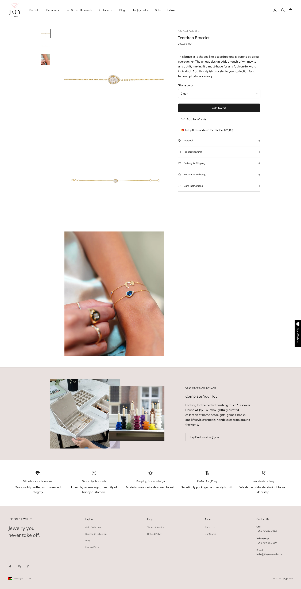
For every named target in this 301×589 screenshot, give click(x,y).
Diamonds (52, 10)
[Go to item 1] (46, 33)
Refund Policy (154, 534)
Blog (122, 10)
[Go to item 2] (46, 46)
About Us (210, 527)
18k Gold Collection (188, 31)
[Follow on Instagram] (19, 566)
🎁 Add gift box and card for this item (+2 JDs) (207, 130)
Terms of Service (155, 527)
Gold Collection (93, 527)
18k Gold (33, 10)
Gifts (157, 10)
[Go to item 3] (46, 60)
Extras (171, 10)
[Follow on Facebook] (10, 566)
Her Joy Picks (140, 10)
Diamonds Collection (96, 534)
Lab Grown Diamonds (79, 10)
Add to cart (219, 108)
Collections (105, 10)
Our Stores (210, 534)
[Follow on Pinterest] (28, 566)
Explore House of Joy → (204, 437)
